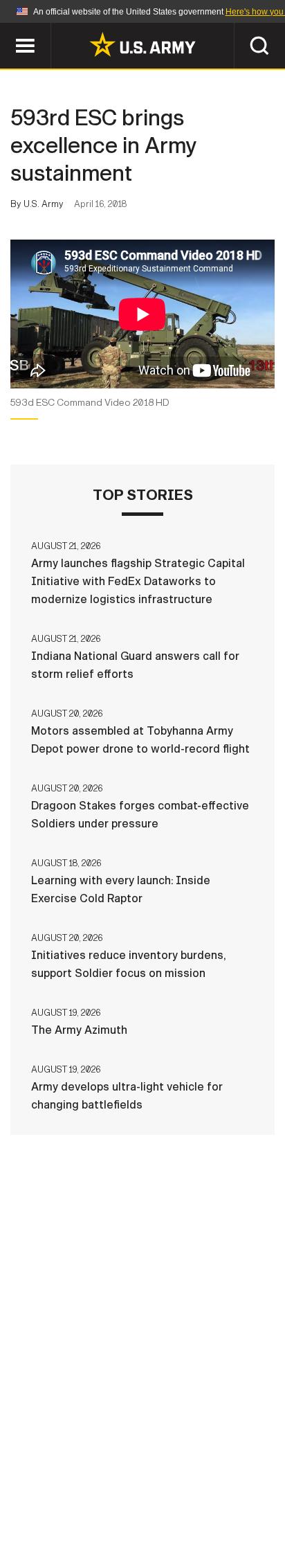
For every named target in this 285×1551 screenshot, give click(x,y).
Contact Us (134, 1471)
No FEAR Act (75, 1508)
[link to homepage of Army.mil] (142, 44)
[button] (7, 29)
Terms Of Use (69, 1490)
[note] (142, 407)
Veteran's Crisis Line (185, 1508)
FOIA (238, 1490)
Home (68, 1471)
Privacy (209, 1471)
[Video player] (142, 314)
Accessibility (164, 1490)
